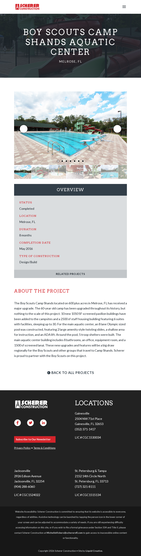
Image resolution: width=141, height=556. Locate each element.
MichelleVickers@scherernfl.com (65, 532)
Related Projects (70, 273)
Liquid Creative (94, 550)
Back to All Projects (72, 372)
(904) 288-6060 (24, 486)
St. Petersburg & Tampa (90, 471)
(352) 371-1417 (85, 429)
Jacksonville (22, 471)
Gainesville (82, 413)
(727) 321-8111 (85, 486)
